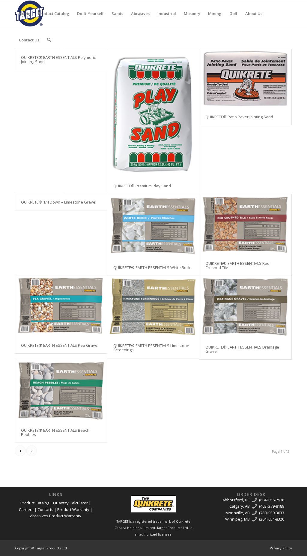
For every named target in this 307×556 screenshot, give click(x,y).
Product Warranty (73, 509)
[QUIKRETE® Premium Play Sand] (153, 113)
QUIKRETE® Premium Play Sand (142, 186)
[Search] (49, 40)
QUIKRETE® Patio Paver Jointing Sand (239, 116)
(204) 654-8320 (271, 519)
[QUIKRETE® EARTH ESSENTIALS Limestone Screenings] (153, 306)
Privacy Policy (281, 548)
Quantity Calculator (70, 503)
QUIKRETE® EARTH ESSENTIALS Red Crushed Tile (237, 265)
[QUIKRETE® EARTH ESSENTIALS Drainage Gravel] (245, 307)
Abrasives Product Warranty (55, 515)
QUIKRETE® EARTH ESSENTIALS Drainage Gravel (242, 349)
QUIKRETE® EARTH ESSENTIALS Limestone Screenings (151, 347)
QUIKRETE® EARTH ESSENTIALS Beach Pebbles (55, 432)
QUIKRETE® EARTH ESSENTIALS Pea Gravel (59, 345)
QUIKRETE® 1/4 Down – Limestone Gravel (58, 202)
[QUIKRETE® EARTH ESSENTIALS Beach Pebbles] (61, 390)
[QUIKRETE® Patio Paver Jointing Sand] (245, 79)
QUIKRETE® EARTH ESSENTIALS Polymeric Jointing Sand (58, 59)
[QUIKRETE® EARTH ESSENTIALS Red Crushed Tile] (245, 224)
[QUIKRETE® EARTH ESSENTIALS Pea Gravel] (61, 306)
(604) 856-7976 (271, 500)
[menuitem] (24, 13)
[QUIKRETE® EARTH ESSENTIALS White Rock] (153, 226)
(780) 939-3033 (271, 512)
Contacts (45, 509)
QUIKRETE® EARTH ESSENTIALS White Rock (151, 267)
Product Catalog (34, 503)
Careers (26, 509)
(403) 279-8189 (271, 506)
